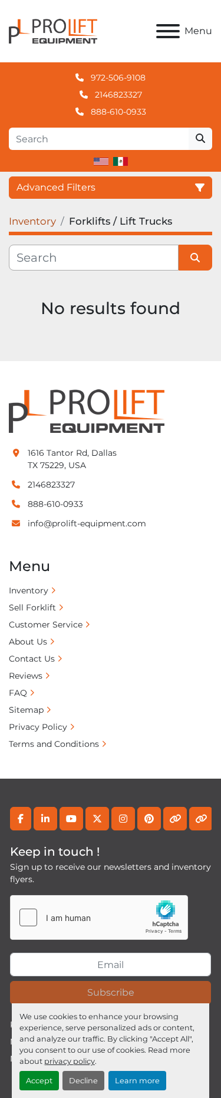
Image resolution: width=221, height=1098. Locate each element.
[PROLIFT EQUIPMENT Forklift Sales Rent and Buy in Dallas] (86, 410)
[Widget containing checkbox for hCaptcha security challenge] (99, 917)
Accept (39, 1080)
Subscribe (110, 992)
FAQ (18, 692)
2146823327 (117, 94)
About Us (28, 641)
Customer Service (46, 624)
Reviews (25, 675)
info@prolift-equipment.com (87, 523)
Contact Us (32, 658)
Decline (83, 1080)
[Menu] (168, 31)
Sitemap (26, 710)
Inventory (28, 590)
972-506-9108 (117, 77)
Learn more (137, 1080)
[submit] (200, 139)
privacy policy (69, 1061)
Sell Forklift (32, 607)
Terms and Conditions (54, 744)
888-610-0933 (117, 111)
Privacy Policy (38, 727)
